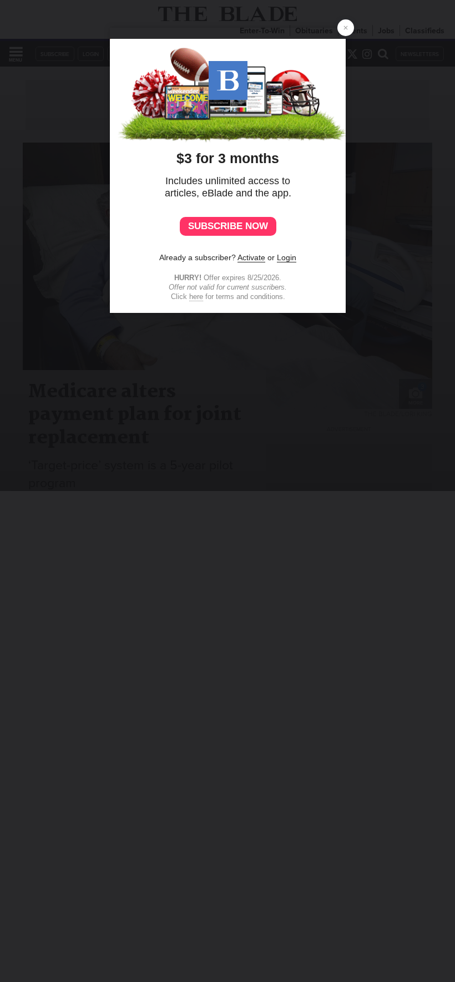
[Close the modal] (345, 27)
